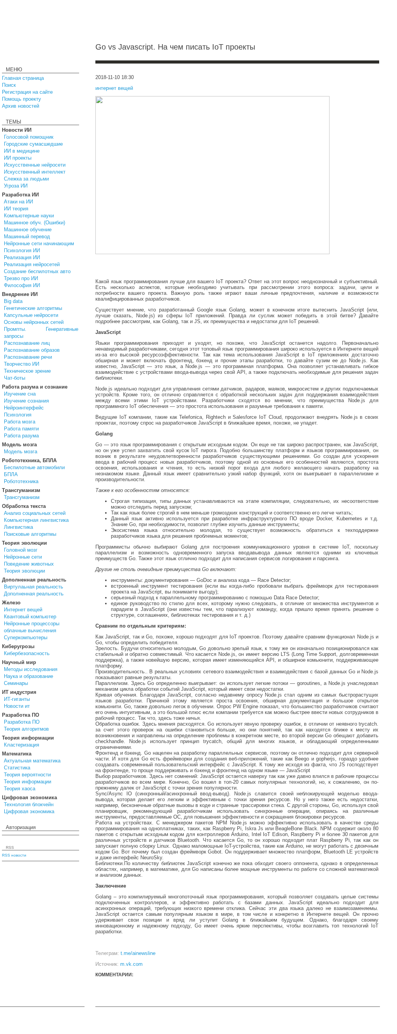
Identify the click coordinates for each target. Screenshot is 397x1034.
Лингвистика (18, 527)
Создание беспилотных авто (37, 271)
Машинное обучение (28, 229)
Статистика (17, 768)
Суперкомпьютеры (25, 637)
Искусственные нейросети (35, 165)
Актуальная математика (32, 761)
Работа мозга (19, 422)
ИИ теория (16, 209)
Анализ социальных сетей (35, 513)
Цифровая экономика (29, 811)
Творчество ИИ (21, 364)
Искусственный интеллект (35, 172)
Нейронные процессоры (31, 623)
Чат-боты (14, 378)
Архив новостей (20, 106)
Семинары (16, 683)
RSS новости (14, 855)
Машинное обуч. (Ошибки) (34, 222)
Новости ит (17, 706)
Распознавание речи (28, 357)
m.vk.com (131, 964)
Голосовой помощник (29, 137)
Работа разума (21, 436)
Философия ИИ (22, 285)
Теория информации (27, 782)
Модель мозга (20, 451)
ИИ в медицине (22, 151)
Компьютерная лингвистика (36, 520)
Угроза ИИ (16, 186)
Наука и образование (28, 676)
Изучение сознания (26, 401)
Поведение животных (29, 564)
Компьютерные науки (29, 215)
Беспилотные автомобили (34, 467)
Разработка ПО (22, 722)
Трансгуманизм (22, 497)
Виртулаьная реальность (33, 587)
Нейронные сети (23, 557)
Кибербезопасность (27, 653)
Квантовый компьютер (30, 616)
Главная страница (23, 78)
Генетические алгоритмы (33, 308)
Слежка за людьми (26, 179)
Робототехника (21, 481)
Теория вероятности (27, 775)
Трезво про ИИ (21, 278)
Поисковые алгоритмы (30, 534)
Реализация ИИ (22, 257)
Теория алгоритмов (26, 729)
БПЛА (11, 474)
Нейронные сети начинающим (39, 243)
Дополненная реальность (34, 594)
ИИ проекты (17, 158)
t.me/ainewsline (138, 953)
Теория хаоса (19, 788)
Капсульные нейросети (31, 315)
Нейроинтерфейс (24, 408)
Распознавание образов (32, 350)
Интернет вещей (23, 609)
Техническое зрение (27, 371)
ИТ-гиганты (17, 699)
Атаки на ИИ (18, 202)
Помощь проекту (21, 99)
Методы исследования (30, 669)
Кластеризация (21, 745)
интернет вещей (114, 88)
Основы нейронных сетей (34, 322)
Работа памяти (21, 429)
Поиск (9, 85)
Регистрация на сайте (27, 92)
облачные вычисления (30, 630)
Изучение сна (20, 394)
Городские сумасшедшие (33, 144)
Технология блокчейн (29, 804)
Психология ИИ (22, 250)
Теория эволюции (24, 571)
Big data (13, 301)
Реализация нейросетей (32, 264)
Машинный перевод (27, 236)
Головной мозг (21, 550)
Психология (17, 415)
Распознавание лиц (27, 343)
